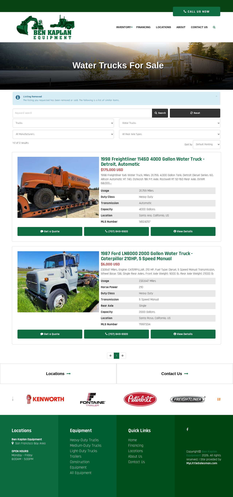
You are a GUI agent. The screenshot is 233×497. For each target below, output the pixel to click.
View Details (184, 231)
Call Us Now (198, 11)
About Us (135, 456)
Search (162, 113)
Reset (196, 113)
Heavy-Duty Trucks (84, 440)
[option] (45, 399)
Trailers (75, 456)
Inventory (123, 27)
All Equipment (81, 472)
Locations (56, 373)
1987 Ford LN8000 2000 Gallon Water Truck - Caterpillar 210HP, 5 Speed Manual (147, 256)
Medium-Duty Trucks (85, 445)
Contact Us (172, 373)
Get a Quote (51, 231)
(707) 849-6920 (118, 231)
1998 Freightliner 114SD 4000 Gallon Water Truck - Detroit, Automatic (152, 162)
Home (132, 440)
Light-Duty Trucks (83, 451)
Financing (135, 445)
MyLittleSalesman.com (201, 463)
